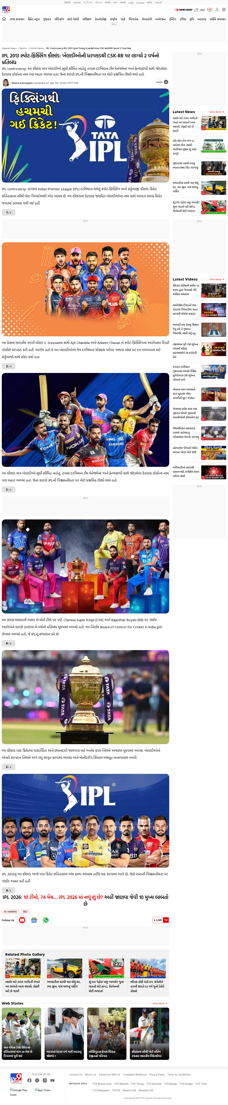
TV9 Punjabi (186, 1084)
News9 (77, 2)
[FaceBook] (29, 1080)
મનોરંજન (160, 19)
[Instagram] (45, 1080)
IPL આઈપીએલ (10, 911)
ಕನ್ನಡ (87, 2)
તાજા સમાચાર (17, 19)
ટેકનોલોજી (100, 19)
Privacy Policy (157, 1074)
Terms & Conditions (179, 1074)
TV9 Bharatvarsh (102, 1084)
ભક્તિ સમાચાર (218, 19)
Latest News (184, 111)
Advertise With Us (109, 1074)
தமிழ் (131, 2)
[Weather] (197, 10)
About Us (90, 1074)
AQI (202, 10)
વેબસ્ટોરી (147, 19)
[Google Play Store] (20, 1092)
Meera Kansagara (22, 83)
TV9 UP (116, 1090)
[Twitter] (37, 1080)
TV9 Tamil (201, 1084)
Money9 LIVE (145, 1090)
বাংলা (115, 2)
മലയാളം (140, 2)
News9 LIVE (129, 1090)
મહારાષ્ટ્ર (201, 19)
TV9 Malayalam (100, 1090)
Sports (23, 48)
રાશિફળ (86, 19)
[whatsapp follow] (46, 920)
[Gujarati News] (6, 9)
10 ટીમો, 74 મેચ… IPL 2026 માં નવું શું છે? (62, 897)
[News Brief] (183, 9)
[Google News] (34, 920)
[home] (4, 18)
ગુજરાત (47, 19)
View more (158, 1003)
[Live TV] (208, 9)
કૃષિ (192, 19)
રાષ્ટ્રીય (113, 19)
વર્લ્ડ (123, 19)
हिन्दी (68, 2)
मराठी (107, 2)
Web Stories (12, 1003)
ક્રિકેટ (25, 911)
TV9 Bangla (170, 1084)
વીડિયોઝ (59, 19)
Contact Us (75, 1074)
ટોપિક (183, 19)
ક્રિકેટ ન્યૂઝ (34, 19)
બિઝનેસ (133, 19)
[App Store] (45, 1092)
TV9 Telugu (137, 1084)
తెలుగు (98, 2)
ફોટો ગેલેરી (73, 19)
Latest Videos (185, 279)
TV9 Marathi (121, 1084)
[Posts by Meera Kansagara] (6, 83)
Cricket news (36, 48)
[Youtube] (22, 920)
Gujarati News (9, 48)
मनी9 (149, 2)
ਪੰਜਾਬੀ (123, 2)
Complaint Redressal (135, 1074)
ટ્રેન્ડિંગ (172, 19)
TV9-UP (158, 2)
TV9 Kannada (154, 1084)
